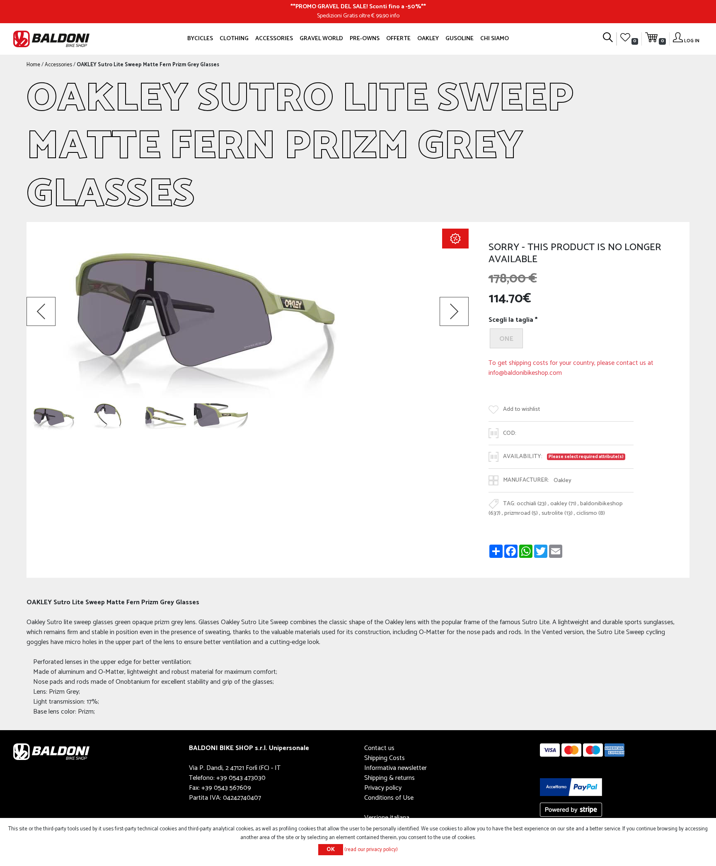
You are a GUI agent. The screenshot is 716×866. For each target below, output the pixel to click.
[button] (41, 311)
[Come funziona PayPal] (571, 787)
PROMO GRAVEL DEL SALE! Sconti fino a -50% (358, 7)
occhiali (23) (532, 504)
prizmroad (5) (521, 513)
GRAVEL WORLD (321, 38)
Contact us (379, 748)
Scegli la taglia (511, 320)
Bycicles (200, 38)
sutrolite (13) (557, 513)
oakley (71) (563, 504)
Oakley (428, 38)
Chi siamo (494, 38)
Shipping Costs (384, 758)
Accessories (274, 38)
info (394, 16)
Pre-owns (365, 38)
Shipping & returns (389, 778)
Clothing (234, 38)
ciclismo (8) (590, 513)
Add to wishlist (521, 410)
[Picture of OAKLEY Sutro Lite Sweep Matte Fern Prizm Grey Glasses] (53, 416)
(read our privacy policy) (371, 850)
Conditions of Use (389, 797)
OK (331, 849)
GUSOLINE (459, 38)
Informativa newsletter (395, 768)
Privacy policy (383, 788)
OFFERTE (398, 38)
